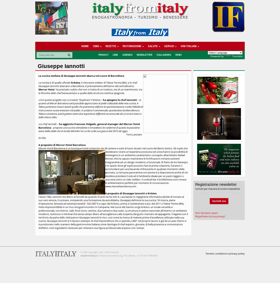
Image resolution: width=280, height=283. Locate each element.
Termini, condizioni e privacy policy (225, 253)
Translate (237, 56)
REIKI (178, 55)
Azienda (127, 55)
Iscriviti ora (219, 201)
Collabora (164, 55)
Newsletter (144, 55)
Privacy (103, 55)
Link (115, 55)
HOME (85, 46)
